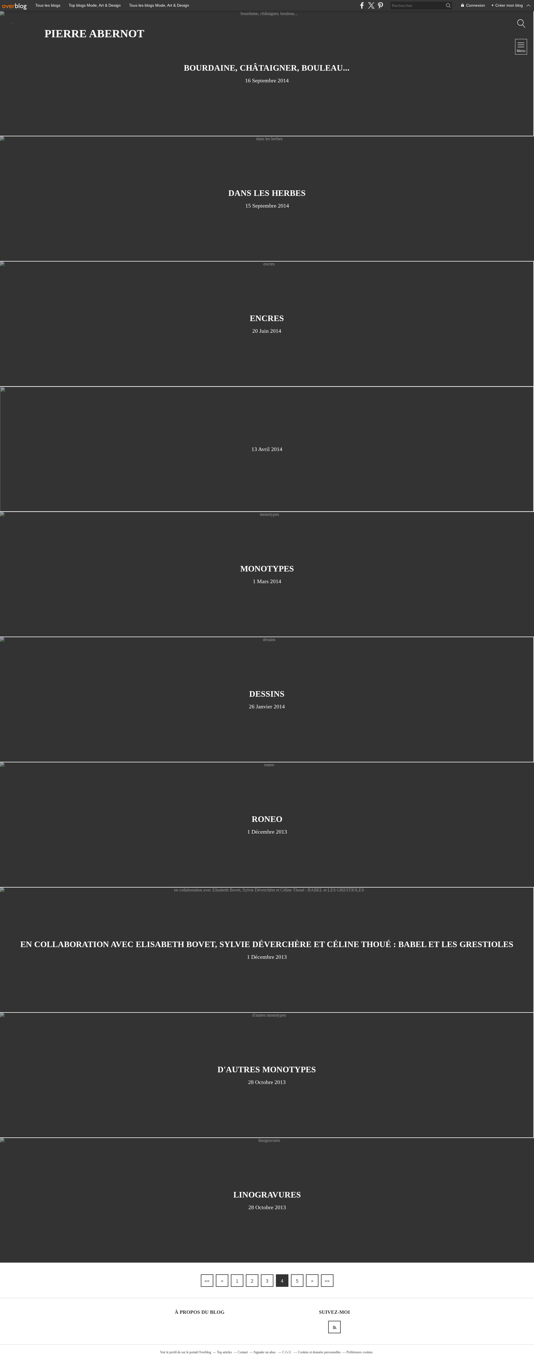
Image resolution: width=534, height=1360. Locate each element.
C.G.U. (287, 1352)
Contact (243, 1352)
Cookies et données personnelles (319, 1352)
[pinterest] (380, 5)
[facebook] (362, 5)
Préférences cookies (360, 1352)
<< (206, 1281)
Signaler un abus (265, 1352)
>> (327, 1281)
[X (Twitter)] (371, 5)
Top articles (224, 1352)
